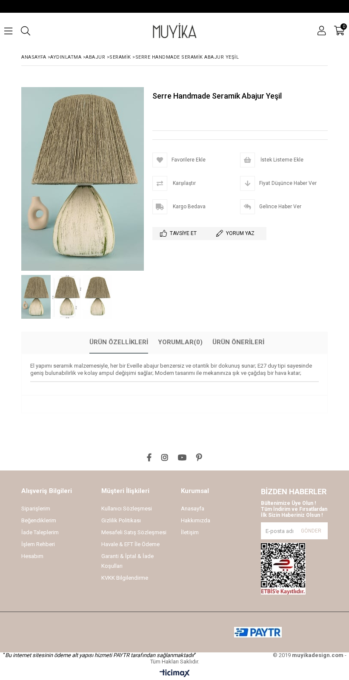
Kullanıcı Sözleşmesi (126, 508)
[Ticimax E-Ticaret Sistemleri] (175, 673)
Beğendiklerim (38, 520)
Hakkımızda (195, 520)
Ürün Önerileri (238, 342)
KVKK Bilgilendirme (124, 578)
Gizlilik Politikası (121, 520)
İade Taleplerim (40, 532)
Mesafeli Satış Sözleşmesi (133, 532)
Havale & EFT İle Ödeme (130, 544)
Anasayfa (192, 508)
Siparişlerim (35, 508)
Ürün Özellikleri (118, 342)
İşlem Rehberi (38, 544)
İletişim (190, 532)
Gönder (311, 531)
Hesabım (32, 556)
